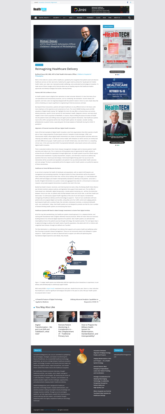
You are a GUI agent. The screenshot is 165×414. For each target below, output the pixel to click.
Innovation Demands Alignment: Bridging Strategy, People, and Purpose (102, 353)
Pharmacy (90, 17)
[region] (117, 52)
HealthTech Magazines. (50, 410)
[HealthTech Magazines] (36, 18)
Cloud (98, 17)
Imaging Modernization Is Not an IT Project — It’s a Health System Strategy (102, 361)
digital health (50, 288)
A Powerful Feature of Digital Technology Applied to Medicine (49, 300)
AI (64, 17)
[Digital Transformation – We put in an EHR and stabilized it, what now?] (44, 312)
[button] (50, 18)
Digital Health (44, 17)
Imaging (79, 17)
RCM (104, 17)
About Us (117, 17)
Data (70, 17)
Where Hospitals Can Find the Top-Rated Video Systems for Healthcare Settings (102, 393)
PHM (109, 17)
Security (56, 17)
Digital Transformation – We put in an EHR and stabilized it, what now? (43, 329)
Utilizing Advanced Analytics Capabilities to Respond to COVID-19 (84, 300)
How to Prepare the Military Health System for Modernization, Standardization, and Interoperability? (89, 330)
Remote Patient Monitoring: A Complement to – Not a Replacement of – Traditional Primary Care (66, 330)
